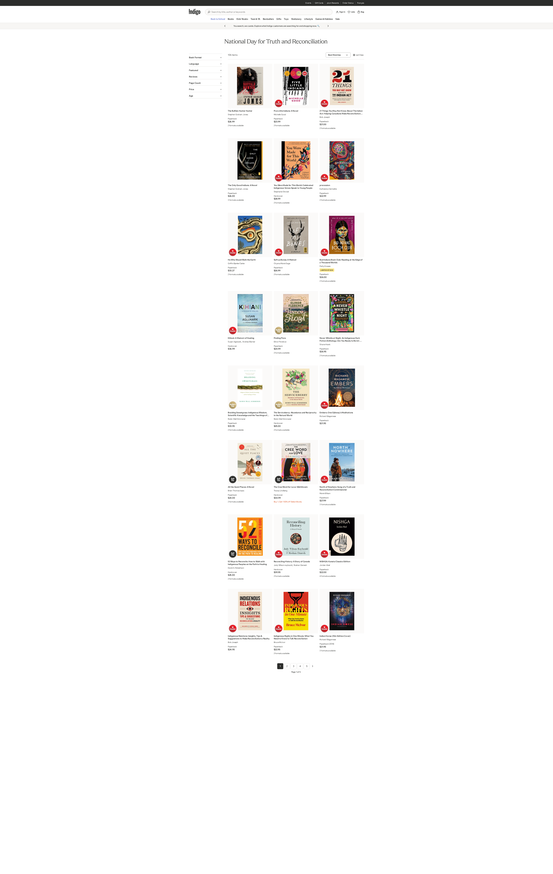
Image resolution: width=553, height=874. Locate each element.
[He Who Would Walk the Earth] (250, 235)
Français (360, 3)
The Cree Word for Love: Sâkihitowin (291, 487)
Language (194, 63)
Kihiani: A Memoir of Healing (241, 338)
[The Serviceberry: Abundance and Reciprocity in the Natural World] (296, 388)
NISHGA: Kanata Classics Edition (335, 561)
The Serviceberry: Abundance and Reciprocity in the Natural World (295, 414)
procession (325, 185)
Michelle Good (280, 114)
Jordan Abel (325, 565)
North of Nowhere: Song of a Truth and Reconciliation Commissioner (337, 488)
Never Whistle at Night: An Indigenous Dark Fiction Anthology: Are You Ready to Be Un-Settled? (340, 339)
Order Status (348, 3)
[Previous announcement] (225, 26)
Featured (193, 70)
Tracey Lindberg (280, 490)
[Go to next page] (312, 666)
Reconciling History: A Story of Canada (292, 561)
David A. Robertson (236, 568)
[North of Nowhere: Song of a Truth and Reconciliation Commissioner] (342, 462)
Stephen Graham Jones (238, 114)
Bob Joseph (325, 117)
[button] (217, 20)
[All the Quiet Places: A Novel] (250, 462)
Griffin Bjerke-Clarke (236, 263)
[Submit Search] (208, 12)
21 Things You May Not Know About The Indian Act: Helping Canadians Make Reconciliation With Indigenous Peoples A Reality (341, 112)
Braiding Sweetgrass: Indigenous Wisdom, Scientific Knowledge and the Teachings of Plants (247, 414)
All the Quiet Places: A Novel (241, 487)
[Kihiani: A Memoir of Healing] (250, 313)
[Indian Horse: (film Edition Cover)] (342, 611)
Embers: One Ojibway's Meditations (336, 412)
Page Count (195, 83)
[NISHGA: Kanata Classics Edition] (342, 537)
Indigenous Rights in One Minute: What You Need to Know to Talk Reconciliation (294, 637)
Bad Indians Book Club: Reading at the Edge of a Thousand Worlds (341, 261)
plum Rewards (333, 3)
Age (191, 95)
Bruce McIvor (279, 642)
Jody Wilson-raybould (283, 565)
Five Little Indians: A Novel (286, 111)
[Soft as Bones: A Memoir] (296, 235)
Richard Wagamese (328, 416)
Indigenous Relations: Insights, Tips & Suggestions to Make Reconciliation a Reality (249, 637)
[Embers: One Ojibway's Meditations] (342, 388)
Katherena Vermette (328, 189)
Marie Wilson (325, 493)
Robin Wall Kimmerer (236, 419)
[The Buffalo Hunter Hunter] (250, 86)
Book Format (195, 57)
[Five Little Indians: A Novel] (296, 86)
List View (360, 55)
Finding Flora (280, 338)
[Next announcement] (328, 26)
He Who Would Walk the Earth (241, 259)
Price (191, 89)
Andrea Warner (248, 341)
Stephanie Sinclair (281, 191)
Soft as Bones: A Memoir (285, 259)
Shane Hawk (325, 344)
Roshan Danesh (300, 565)
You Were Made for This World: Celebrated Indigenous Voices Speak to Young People (293, 186)
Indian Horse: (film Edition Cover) (335, 636)
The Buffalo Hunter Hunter (240, 111)
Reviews (193, 76)
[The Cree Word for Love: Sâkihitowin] (296, 462)
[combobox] (270, 12)
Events (308, 3)
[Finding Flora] (296, 313)
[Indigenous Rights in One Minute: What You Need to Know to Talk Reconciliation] (296, 611)
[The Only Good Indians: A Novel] (250, 160)
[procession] (342, 160)
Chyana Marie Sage (282, 263)
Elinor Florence (280, 341)
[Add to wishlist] (269, 105)
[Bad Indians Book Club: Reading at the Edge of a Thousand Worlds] (342, 235)
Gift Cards (319, 3)
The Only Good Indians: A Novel (242, 185)
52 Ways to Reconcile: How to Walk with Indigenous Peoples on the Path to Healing (247, 563)
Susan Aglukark (234, 341)
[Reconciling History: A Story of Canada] (296, 537)
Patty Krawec (325, 266)
